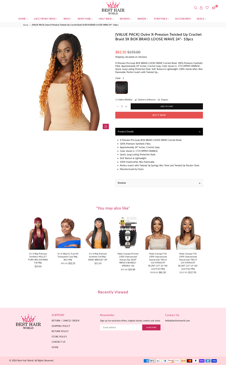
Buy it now (159, 115)
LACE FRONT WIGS (45, 18)
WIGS (66, 18)
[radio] (121, 87)
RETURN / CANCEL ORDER (65, 320)
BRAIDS (142, 18)
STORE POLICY (59, 336)
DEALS (201, 18)
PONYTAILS (161, 18)
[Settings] (201, 7)
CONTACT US (58, 342)
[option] (67, 81)
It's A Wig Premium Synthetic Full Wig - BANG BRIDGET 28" (97, 256)
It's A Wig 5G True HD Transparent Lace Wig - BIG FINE (68, 256)
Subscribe (151, 327)
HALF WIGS (105, 18)
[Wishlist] (207, 7)
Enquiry (164, 99)
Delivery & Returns (147, 99)
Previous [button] (19, 251)
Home (25, 25)
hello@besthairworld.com (177, 320)
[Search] (195, 7)
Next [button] (206, 251)
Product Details (126, 131)
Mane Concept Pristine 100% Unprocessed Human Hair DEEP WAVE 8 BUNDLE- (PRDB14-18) (128, 259)
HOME (22, 18)
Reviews (122, 182)
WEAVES (125, 18)
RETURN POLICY (60, 331)
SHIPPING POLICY (61, 326)
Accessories (183, 18)
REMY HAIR (84, 18)
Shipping (119, 57)
